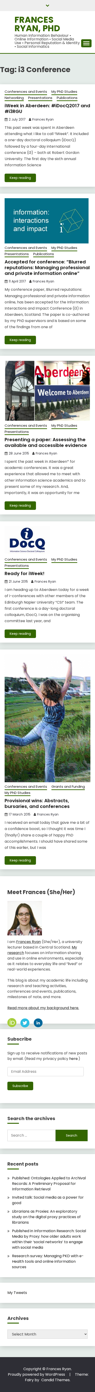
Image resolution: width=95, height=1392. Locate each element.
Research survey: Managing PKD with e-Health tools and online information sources (48, 1261)
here (73, 1058)
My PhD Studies (64, 91)
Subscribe (20, 1086)
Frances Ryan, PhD (37, 24)
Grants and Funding (68, 786)
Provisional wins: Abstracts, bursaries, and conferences (37, 803)
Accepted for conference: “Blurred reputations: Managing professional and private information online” (47, 268)
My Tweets (17, 1292)
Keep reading (20, 177)
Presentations (40, 97)
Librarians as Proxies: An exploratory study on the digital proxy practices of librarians (46, 1217)
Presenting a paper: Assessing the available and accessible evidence (46, 442)
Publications (67, 97)
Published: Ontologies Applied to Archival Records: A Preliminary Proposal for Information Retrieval (49, 1183)
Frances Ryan (43, 119)
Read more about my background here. (43, 1008)
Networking (14, 97)
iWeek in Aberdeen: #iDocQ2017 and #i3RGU (47, 108)
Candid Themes (55, 1380)
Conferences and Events (26, 91)
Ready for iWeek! (25, 573)
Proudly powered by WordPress (37, 1374)
